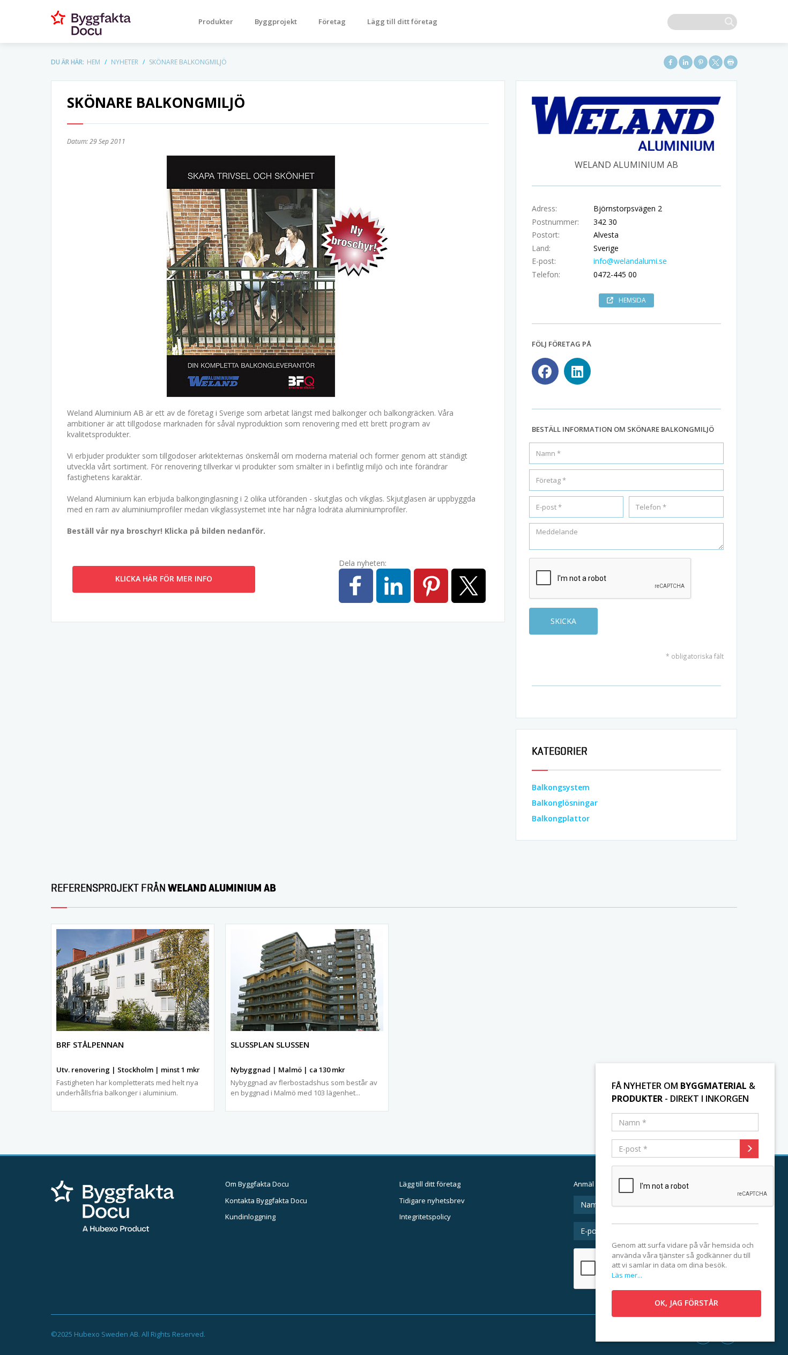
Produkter (215, 21)
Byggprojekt (276, 21)
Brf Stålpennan (90, 1044)
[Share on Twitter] (716, 62)
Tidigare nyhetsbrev (432, 1200)
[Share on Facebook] (671, 62)
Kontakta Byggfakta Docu (266, 1200)
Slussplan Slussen (270, 1044)
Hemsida (632, 300)
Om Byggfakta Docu (257, 1184)
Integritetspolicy (425, 1216)
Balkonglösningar (565, 803)
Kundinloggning (250, 1216)
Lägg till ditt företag (402, 21)
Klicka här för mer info (163, 578)
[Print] (731, 62)
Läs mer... (627, 1275)
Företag (332, 21)
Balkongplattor (561, 818)
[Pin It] (701, 62)
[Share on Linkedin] (686, 62)
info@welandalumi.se (630, 261)
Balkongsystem (561, 787)
